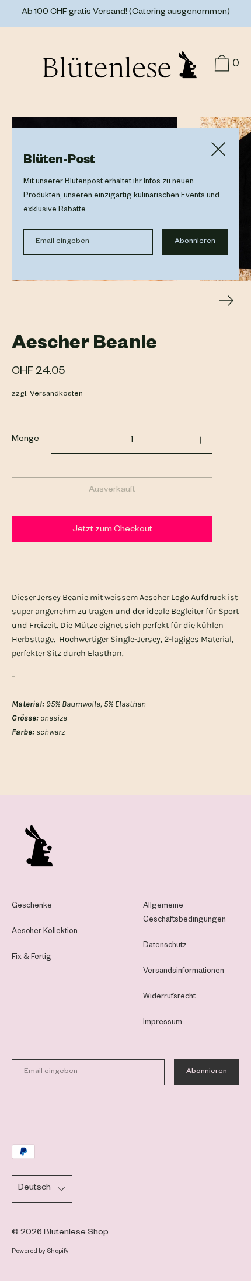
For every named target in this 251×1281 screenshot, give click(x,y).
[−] (62, 440)
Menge (25, 439)
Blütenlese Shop (76, 1233)
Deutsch (34, 1188)
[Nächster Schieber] (226, 300)
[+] (201, 440)
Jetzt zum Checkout (112, 530)
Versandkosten (56, 394)
